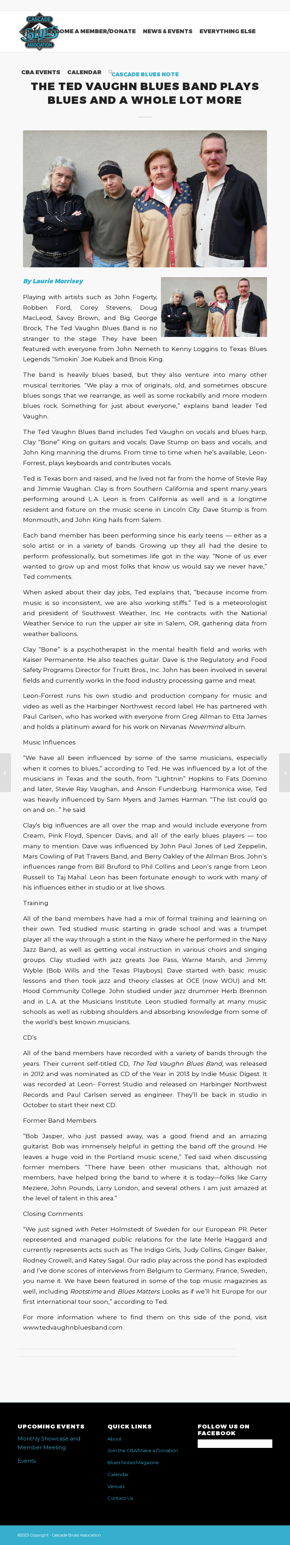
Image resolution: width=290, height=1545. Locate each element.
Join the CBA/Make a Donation (143, 1450)
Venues (116, 1486)
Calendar (118, 1474)
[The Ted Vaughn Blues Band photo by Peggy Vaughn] (145, 198)
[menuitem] (31, 31)
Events (27, 1460)
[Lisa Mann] (5, 772)
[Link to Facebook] (267, 5)
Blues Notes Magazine (133, 1462)
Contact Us (120, 1498)
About (115, 1439)
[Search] (111, 72)
